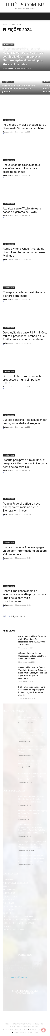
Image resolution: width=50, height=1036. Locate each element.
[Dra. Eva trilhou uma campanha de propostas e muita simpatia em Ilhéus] (25, 361)
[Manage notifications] (43, 1030)
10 (9, 616)
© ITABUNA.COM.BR (34, 1016)
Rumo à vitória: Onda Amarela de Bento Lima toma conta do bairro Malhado (24, 252)
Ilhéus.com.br (8, 132)
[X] (21, 1000)
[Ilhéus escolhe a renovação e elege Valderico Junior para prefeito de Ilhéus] (25, 150)
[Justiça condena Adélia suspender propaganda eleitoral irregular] (25, 405)
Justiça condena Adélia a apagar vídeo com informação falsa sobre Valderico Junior (25, 551)
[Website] (28, 1000)
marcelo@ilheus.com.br (20, 977)
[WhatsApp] (35, 1000)
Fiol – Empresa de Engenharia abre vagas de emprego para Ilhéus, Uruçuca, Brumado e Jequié (32, 844)
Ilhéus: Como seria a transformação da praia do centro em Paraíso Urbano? (32, 749)
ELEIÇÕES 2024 (8, 45)
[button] (46, 16)
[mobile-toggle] (4, 16)
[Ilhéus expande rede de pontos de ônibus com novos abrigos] (9, 764)
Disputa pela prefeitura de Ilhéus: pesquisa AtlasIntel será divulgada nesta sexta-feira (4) (25, 463)
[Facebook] (8, 1000)
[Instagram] (15, 1000)
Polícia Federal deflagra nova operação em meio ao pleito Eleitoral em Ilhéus (21, 507)
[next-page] (10, 616)
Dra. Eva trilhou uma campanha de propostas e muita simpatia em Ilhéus (24, 379)
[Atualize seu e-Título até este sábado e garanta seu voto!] (25, 194)
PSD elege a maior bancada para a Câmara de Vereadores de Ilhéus (24, 126)
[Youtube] (42, 1000)
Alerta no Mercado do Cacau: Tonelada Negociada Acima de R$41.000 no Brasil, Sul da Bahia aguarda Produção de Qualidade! (32, 672)
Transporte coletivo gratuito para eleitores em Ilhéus (24, 294)
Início (5, 24)
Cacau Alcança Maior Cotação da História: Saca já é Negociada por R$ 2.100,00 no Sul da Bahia (31, 799)
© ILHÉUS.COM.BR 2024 (15, 1016)
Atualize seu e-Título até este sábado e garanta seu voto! (22, 210)
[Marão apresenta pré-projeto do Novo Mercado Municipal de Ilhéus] (9, 720)
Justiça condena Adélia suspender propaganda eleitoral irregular (25, 421)
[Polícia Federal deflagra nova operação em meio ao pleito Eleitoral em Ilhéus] (25, 489)
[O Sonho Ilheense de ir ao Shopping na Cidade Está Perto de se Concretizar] (9, 656)
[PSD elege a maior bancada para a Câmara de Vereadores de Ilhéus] (25, 110)
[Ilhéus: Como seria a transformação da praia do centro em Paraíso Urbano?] (9, 750)
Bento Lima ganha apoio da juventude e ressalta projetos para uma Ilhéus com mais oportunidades (24, 596)
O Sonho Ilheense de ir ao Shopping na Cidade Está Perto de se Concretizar (32, 656)
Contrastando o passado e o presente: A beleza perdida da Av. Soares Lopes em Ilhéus (32, 776)
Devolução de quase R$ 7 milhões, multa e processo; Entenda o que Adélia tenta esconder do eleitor (25, 336)
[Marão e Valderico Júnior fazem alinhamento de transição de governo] (20, 83)
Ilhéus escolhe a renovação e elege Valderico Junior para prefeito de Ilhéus (21, 168)
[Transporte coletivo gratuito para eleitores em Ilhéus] (25, 278)
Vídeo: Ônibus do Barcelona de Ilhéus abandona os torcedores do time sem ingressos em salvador (31, 858)
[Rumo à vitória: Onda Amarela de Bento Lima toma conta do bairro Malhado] (25, 234)
